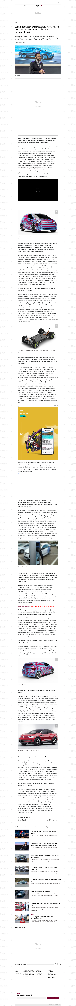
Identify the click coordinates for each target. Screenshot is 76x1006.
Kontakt (16, 971)
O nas (16, 970)
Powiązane (18, 827)
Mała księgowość (52, 974)
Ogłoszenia (38, 971)
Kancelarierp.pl (51, 976)
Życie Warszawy (52, 979)
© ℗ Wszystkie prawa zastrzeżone (26, 819)
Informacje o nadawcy (28, 974)
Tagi (47, 827)
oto (42, 6)
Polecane (28, 827)
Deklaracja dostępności (28, 976)
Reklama (38, 970)
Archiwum (38, 974)
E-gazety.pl (50, 971)
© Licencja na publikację (24, 817)
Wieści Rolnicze (51, 977)
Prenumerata (39, 973)
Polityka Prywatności (28, 970)
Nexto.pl (50, 973)
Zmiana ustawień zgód (28, 971)
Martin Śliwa (21, 134)
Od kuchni (26, 22)
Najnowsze (38, 827)
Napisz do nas (18, 973)
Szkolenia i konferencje (20, 984)
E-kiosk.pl (50, 970)
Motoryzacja (20, 22)
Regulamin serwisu (27, 973)
